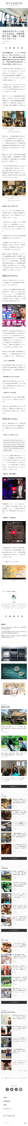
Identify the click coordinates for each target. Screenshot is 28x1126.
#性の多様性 (9, 591)
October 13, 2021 (7, 450)
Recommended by (21, 1070)
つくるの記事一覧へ (14, 858)
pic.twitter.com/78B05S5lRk (18, 446)
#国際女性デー (14, 591)
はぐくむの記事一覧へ (14, 1002)
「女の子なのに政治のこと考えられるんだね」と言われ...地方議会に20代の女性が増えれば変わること (13, 632)
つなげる (3, 41)
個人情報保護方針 (6, 1101)
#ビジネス (4, 591)
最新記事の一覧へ (14, 786)
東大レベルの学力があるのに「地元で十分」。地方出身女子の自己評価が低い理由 (13, 628)
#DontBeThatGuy (7, 446)
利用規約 (5, 1097)
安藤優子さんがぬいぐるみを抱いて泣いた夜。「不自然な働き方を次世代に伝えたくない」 (13, 636)
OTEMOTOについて (7, 1108)
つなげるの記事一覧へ (14, 930)
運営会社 (5, 1104)
